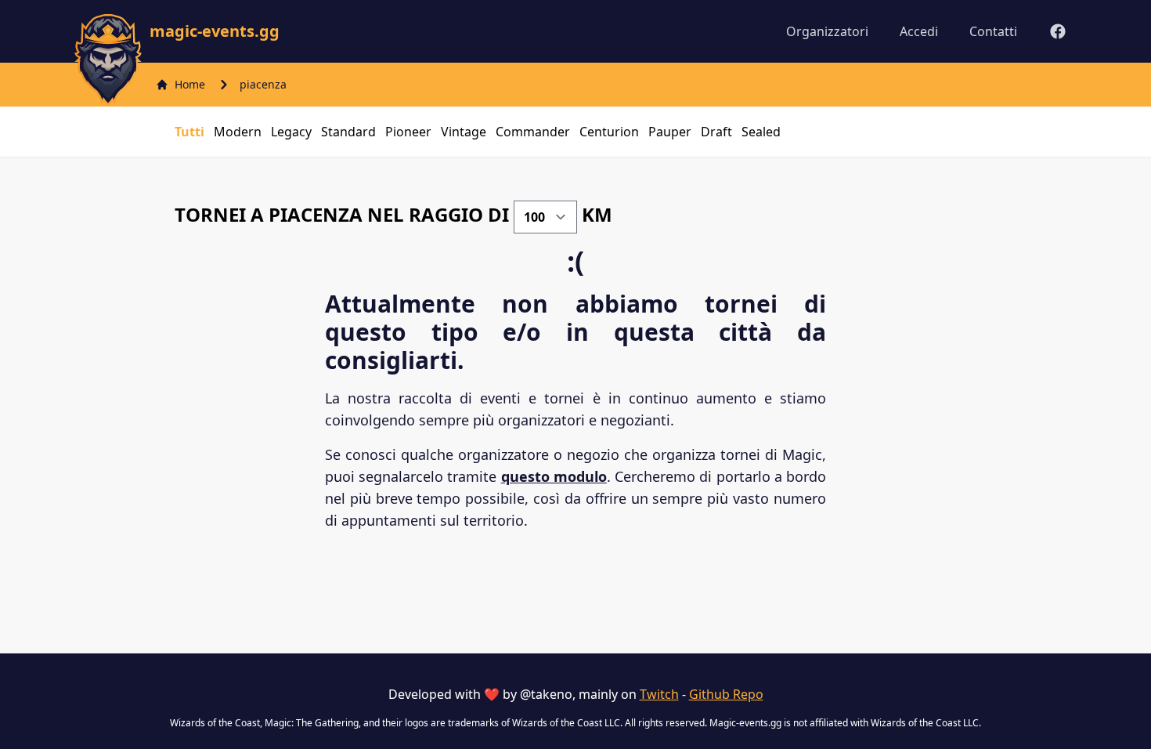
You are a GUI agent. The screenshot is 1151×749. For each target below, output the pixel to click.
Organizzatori (827, 31)
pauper (669, 131)
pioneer (408, 131)
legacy (291, 131)
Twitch (659, 694)
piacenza (263, 84)
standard (348, 131)
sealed (761, 131)
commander (533, 131)
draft (716, 131)
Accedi (919, 31)
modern (238, 131)
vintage (463, 131)
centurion (609, 131)
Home (190, 84)
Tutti (189, 131)
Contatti (993, 31)
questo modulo (554, 476)
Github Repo (726, 694)
